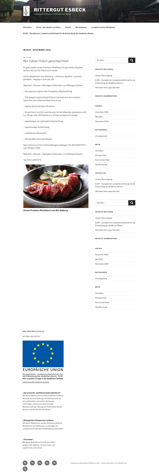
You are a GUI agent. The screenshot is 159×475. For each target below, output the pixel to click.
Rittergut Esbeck (60, 10)
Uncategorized (101, 136)
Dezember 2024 (101, 112)
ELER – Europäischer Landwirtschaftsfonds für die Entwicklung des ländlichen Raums (58, 33)
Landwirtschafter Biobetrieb (103, 27)
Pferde (68, 27)
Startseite (27, 27)
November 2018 (101, 121)
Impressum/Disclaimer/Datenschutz (84, 463)
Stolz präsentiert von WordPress (114, 463)
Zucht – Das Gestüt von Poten (48, 27)
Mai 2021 (99, 117)
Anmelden (99, 151)
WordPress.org (101, 165)
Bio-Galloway (81, 27)
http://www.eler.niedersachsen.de (36, 382)
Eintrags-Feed (100, 155)
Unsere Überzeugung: (103, 75)
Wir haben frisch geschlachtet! (46, 61)
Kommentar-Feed (102, 160)
